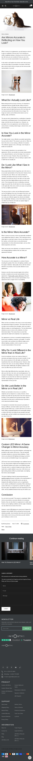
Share (3, 529)
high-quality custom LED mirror (16, 276)
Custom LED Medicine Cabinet (7, 692)
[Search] (5, 5)
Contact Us (4, 730)
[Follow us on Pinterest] (11, 667)
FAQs (3, 733)
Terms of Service (11, 581)
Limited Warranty (6, 713)
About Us (4, 727)
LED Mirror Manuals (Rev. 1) (19, 734)
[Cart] (30, 5)
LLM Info (17, 716)
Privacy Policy (5, 719)
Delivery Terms (18, 704)
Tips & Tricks (5, 34)
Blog (3, 736)
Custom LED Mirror (6, 685)
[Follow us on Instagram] (7, 667)
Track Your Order (19, 713)
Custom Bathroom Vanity (19, 686)
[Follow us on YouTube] (15, 667)
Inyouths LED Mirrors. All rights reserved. (13, 748)
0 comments (26, 523)
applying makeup (6, 478)
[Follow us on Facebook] (3, 667)
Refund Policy (5, 710)
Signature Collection (19, 693)
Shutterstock (12, 94)
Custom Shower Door (7, 688)
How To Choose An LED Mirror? (11, 562)
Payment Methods (6, 716)
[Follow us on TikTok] (19, 667)
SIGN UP (27, 628)
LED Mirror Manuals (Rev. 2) (19, 739)
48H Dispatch (18, 696)
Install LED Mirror (19, 730)
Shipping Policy (5, 707)
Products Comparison (20, 710)
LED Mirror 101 (5, 740)
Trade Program (18, 727)
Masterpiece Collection (20, 690)
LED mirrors (13, 509)
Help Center (4, 704)
